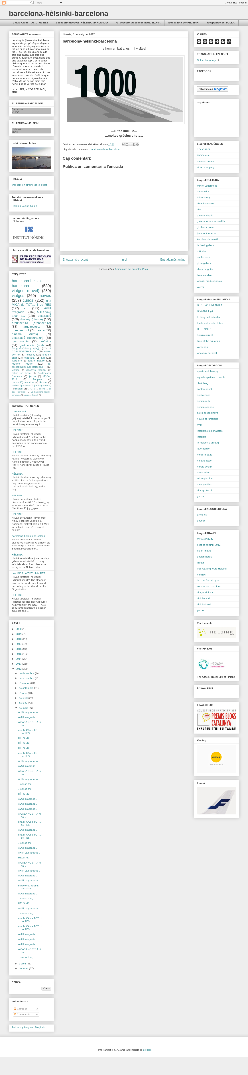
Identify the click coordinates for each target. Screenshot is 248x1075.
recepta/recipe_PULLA (221, 22)
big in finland (204, 550)
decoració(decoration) (23, 382)
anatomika (203, 191)
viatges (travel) (25, 290)
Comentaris (23, 1014)
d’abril (23, 963)
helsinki (201, 574)
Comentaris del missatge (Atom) (132, 269)
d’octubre (24, 683)
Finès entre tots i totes (210, 323)
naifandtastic (204, 460)
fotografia (29, 357)
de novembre (27, 678)
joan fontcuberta (206, 233)
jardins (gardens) (21, 385)
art (25, 308)
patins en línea (21, 373)
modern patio (204, 454)
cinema (42, 389)
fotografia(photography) (25, 348)
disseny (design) (31, 319)
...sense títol (20, 330)
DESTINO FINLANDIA (209, 305)
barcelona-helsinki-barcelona (104, 149)
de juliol (23, 697)
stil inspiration (205, 478)
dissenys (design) (36, 370)
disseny (31, 354)
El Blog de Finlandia (208, 317)
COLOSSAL (204, 149)
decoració (44, 315)
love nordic (203, 448)
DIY (43, 357)
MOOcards (203, 155)
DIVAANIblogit (205, 311)
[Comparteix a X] (130, 144)
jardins (32, 376)
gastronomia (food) (32, 345)
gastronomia (20, 341)
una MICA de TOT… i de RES (30, 22)
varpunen (202, 346)
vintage (15, 370)
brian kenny (203, 197)
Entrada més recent (75, 259)
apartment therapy (207, 371)
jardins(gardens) (42, 385)
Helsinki (16, 129)
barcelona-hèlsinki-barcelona (58, 13)
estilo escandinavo (207, 412)
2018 (19, 639)
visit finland (203, 598)
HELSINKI (17, 452)
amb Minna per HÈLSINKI (183, 22)
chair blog (202, 383)
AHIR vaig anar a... (29, 712)
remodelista (203, 472)
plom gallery (204, 263)
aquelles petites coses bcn (212, 377)
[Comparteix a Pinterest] (137, 144)
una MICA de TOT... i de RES (28, 573)
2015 (19, 653)
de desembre (27, 673)
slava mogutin (205, 269)
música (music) (22, 363)
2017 (19, 643)
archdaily (202, 514)
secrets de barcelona (209, 586)
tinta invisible (204, 275)
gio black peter (205, 227)
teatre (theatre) (37, 360)
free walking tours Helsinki (212, 568)
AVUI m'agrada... (28, 717)
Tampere (37, 379)
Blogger (147, 1049)
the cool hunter (205, 161)
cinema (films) (25, 334)
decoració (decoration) (28, 337)
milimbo (201, 251)
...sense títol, (25, 898)
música (46, 341)
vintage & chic (205, 490)
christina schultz (206, 203)
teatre (40, 330)
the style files (204, 484)
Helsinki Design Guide (24, 205)
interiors (201, 436)
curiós (28, 300)
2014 (19, 658)
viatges (18, 295)
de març (24, 968)
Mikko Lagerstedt (207, 185)
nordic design (204, 466)
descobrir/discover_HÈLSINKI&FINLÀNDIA (82, 22)
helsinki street (205, 334)
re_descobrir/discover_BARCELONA (138, 22)
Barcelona (17, 109)
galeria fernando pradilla (211, 221)
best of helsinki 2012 (209, 544)
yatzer (200, 286)
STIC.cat (31, 389)
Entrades (21, 1008)
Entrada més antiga (172, 259)
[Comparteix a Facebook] (134, 144)
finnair (200, 562)
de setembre (26, 687)
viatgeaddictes (205, 592)
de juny (23, 702)
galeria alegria (205, 215)
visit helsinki (204, 604)
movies (44, 295)
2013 (19, 663)
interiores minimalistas (210, 430)
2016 (19, 649)
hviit (199, 424)
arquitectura (31, 326)
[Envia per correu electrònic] (123, 144)
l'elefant (19, 388)
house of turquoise (207, 418)
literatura (17, 360)
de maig (24, 707)
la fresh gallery (205, 245)
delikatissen (203, 394)
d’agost (23, 693)
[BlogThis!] (127, 144)
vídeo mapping (205, 167)
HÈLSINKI (17, 430)
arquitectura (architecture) (31, 323)
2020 (19, 629)
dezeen (201, 520)
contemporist (204, 388)
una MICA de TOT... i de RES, (30, 836)
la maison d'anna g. (208, 442)
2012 (19, 668)
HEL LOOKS (204, 329)
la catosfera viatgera (208, 580)
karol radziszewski (207, 239)
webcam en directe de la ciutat (29, 184)
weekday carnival (207, 352)
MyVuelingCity (205, 538)
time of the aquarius (208, 340)
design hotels (204, 556)
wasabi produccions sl (209, 280)
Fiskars (43, 382)
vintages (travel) (31, 395)
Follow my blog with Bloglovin (28, 1027)
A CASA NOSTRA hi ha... (31, 350)
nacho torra (203, 257)
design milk (203, 400)
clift (199, 209)
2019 (19, 634)
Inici (124, 259)
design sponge (205, 406)
